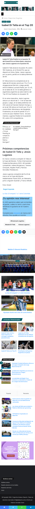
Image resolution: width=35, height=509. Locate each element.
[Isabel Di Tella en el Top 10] (9, 345)
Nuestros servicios (6, 487)
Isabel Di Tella (10, 224)
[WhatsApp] (11, 33)
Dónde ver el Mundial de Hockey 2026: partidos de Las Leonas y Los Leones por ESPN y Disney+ (22, 432)
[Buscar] (33, 3)
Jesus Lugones (24, 224)
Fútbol (17, 261)
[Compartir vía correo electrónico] (24, 232)
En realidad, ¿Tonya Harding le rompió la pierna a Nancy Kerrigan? (22, 128)
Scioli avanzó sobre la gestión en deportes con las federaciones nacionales (21, 400)
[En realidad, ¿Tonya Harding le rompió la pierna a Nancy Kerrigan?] (7, 134)
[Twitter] (7, 33)
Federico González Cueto (17, 502)
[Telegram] (15, 33)
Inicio (5, 18)
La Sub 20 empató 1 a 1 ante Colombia (16, 193)
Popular (8, 393)
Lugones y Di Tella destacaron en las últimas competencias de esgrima (25, 334)
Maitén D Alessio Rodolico (10, 29)
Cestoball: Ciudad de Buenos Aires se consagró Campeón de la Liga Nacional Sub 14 (23, 365)
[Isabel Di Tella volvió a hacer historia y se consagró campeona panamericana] (9, 327)
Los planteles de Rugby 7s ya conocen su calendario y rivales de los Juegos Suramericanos (22, 380)
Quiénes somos (5, 482)
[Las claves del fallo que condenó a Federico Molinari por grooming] (6, 408)
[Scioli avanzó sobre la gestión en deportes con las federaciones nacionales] (6, 401)
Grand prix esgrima (17, 221)
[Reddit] (11, 232)
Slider (8, 21)
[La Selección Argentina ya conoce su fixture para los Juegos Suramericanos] (6, 373)
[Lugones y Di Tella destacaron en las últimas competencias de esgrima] (26, 327)
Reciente (26, 393)
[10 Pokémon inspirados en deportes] (6, 416)
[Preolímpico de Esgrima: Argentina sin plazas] (26, 345)
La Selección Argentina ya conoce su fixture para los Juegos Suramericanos (17, 265)
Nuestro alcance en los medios (9, 485)
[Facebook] (3, 33)
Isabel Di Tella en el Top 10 (8, 351)
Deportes (11, 18)
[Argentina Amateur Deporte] (11, 2)
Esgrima (19, 18)
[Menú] (2, 3)
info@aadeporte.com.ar (20, 500)
